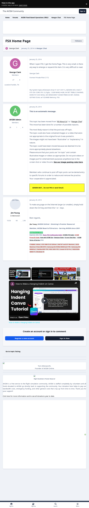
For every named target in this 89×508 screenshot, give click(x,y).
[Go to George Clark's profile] (6, 48)
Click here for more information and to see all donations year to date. (28, 396)
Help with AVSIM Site (46, 237)
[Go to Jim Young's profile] (15, 204)
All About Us (62, 121)
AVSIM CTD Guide (68, 235)
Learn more (4, 4)
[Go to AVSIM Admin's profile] (15, 111)
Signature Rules (59, 237)
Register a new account (24, 338)
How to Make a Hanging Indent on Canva (34, 284)
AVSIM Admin (15, 119)
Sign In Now (65, 338)
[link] (12, 284)
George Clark (14, 48)
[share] (76, 283)
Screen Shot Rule (70, 237)
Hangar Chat (41, 48)
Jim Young (15, 213)
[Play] (65, 273)
